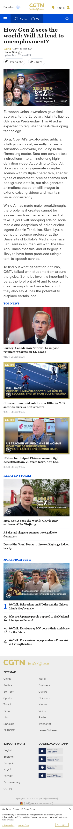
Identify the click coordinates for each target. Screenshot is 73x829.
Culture (43, 691)
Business (44, 685)
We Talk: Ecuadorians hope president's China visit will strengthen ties (39, 642)
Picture (8, 711)
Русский (8, 775)
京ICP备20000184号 (48, 798)
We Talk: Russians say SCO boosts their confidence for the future (39, 630)
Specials (9, 723)
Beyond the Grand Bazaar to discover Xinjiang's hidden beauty (36, 546)
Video (42, 711)
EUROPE (9, 730)
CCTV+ (8, 788)
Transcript (45, 723)
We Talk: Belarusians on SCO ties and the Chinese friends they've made (38, 606)
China (7, 678)
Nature (43, 704)
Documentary (12, 782)
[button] (8, 100)
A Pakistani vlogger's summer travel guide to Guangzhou (30, 534)
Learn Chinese (48, 730)
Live (6, 717)
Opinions (44, 698)
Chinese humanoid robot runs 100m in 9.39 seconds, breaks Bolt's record (34, 404)
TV (37, 19)
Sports (7, 698)
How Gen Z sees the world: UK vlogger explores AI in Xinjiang (31, 522)
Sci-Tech (9, 691)
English (8, 750)
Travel (7, 704)
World (42, 678)
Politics (8, 685)
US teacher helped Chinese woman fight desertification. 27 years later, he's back (32, 460)
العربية (7, 769)
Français (9, 763)
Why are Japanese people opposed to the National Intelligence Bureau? (39, 618)
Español (8, 756)
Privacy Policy (8, 825)
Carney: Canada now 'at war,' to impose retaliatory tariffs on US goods (31, 349)
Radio (23, 19)
